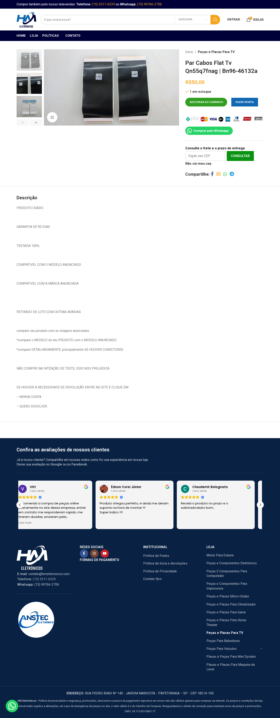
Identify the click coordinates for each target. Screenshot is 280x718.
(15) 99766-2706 (149, 4)
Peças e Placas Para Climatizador (231, 604)
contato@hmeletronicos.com (43, 574)
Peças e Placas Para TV (216, 52)
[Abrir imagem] (52, 117)
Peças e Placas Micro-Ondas (227, 596)
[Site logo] (26, 19)
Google (56, 464)
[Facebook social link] (212, 174)
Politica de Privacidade (160, 571)
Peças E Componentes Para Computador (226, 573)
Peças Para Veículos (221, 649)
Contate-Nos (152, 579)
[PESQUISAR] (215, 19)
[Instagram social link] (94, 553)
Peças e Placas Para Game (226, 612)
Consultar (240, 156)
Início (189, 52)
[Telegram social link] (231, 174)
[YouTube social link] (105, 553)
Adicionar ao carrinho (206, 102)
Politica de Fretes (156, 556)
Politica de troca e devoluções (165, 563)
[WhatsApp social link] (225, 174)
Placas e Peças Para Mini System (231, 657)
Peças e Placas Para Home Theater (226, 622)
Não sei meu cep (198, 164)
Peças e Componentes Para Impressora (226, 586)
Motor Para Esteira (220, 555)
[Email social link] (218, 174)
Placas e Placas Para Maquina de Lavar (230, 667)
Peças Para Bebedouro (223, 641)
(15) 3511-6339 (103, 4)
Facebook (79, 464)
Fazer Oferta (244, 102)
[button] (23, 122)
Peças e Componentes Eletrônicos (231, 563)
